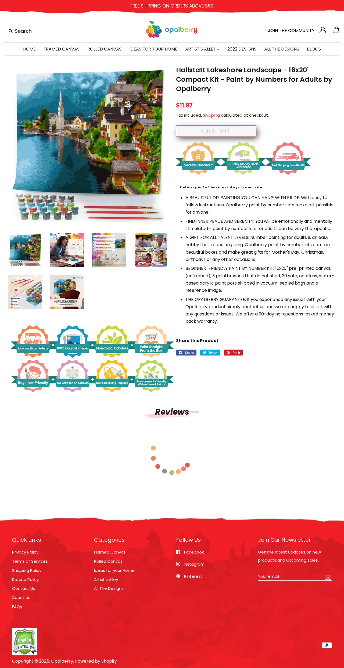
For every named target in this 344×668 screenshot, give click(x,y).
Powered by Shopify (96, 661)
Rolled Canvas (104, 49)
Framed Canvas (62, 49)
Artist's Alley (201, 49)
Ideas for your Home (114, 570)
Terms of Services (30, 561)
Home (29, 49)
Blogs (314, 49)
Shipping (211, 115)
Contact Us (23, 588)
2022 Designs (241, 49)
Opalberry (62, 661)
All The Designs (281, 49)
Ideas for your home (153, 49)
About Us (21, 597)
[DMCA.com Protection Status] (24, 654)
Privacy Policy (25, 552)
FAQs (17, 606)
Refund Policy (25, 579)
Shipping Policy (26, 570)
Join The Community (291, 30)
